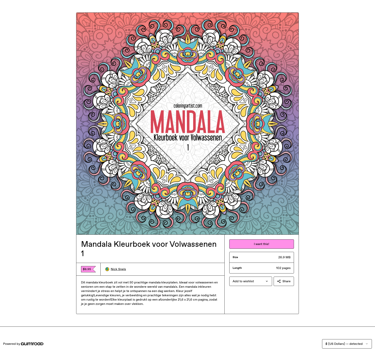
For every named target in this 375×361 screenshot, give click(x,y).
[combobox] (250, 281)
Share (286, 281)
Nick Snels (118, 269)
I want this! (261, 244)
